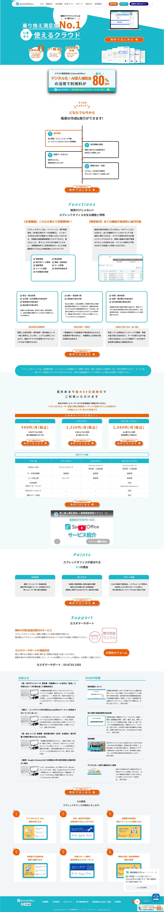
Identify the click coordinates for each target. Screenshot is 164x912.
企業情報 (45, 902)
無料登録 (113, 4)
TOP (42, 3)
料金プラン (69, 3)
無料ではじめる (123, 39)
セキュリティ (68, 902)
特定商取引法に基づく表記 (101, 902)
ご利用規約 (56, 902)
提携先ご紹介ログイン (139, 4)
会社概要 (58, 3)
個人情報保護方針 (82, 902)
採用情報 (98, 3)
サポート (79, 3)
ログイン (124, 4)
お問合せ (88, 3)
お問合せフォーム (116, 653)
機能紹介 (49, 3)
